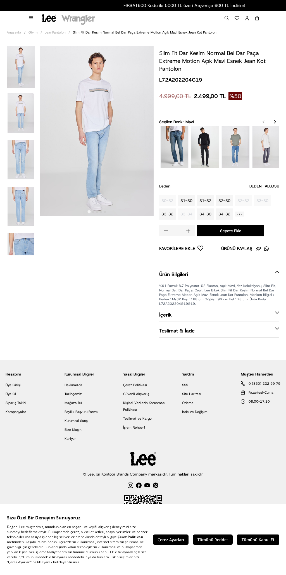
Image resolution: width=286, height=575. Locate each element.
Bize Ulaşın (73, 429)
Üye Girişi (13, 385)
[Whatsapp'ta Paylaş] (266, 248)
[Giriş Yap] (247, 18)
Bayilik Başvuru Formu (81, 412)
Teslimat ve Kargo (137, 418)
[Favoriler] (237, 18)
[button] (21, 66)
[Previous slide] (263, 121)
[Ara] (227, 18)
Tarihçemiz (73, 394)
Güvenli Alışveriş (136, 394)
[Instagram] (130, 486)
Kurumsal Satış (76, 421)
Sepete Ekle (230, 230)
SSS (185, 385)
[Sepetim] (257, 18)
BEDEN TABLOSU (264, 186)
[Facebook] (139, 486)
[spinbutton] (177, 230)
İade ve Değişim (195, 412)
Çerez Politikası (135, 385)
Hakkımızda (73, 385)
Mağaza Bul (73, 403)
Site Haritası (191, 394)
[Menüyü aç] (31, 18)
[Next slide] (274, 121)
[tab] (88, 211)
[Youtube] (147, 486)
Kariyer (70, 438)
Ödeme (188, 403)
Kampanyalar (16, 412)
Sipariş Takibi (16, 403)
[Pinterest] (155, 486)
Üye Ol (11, 394)
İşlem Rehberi (134, 427)
